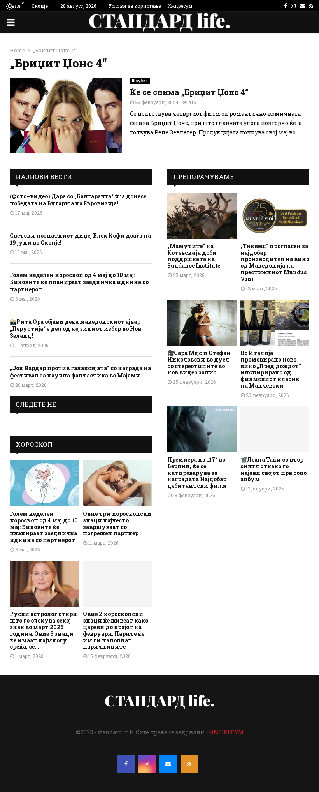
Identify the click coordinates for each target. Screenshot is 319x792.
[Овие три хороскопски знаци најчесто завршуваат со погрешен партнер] (117, 483)
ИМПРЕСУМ (226, 732)
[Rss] (189, 764)
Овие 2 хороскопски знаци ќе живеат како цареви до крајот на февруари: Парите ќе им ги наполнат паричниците (115, 630)
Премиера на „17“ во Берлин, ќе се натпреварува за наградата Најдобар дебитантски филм (197, 472)
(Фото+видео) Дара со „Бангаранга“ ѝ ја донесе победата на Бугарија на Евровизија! (78, 199)
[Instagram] (147, 764)
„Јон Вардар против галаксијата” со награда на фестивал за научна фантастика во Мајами (80, 371)
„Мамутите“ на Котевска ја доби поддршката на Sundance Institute (193, 255)
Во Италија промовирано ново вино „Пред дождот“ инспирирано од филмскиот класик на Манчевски (270, 369)
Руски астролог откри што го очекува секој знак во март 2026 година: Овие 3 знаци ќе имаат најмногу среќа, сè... (43, 630)
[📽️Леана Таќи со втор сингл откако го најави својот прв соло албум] (275, 429)
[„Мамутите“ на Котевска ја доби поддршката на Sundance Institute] (202, 216)
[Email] (168, 764)
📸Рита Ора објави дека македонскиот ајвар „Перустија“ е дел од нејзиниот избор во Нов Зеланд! (75, 328)
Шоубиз (140, 80)
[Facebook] (126, 764)
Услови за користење (135, 6)
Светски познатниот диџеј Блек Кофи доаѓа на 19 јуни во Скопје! (80, 239)
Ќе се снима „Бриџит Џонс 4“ (189, 92)
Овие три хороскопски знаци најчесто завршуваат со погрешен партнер (117, 523)
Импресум (179, 6)
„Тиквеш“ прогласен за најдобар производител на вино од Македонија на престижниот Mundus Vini (274, 262)
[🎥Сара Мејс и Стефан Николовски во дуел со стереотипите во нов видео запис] (202, 323)
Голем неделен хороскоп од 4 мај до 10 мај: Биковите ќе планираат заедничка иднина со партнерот (79, 282)
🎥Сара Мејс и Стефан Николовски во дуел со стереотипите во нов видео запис (199, 362)
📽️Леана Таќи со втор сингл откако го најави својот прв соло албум (273, 469)
